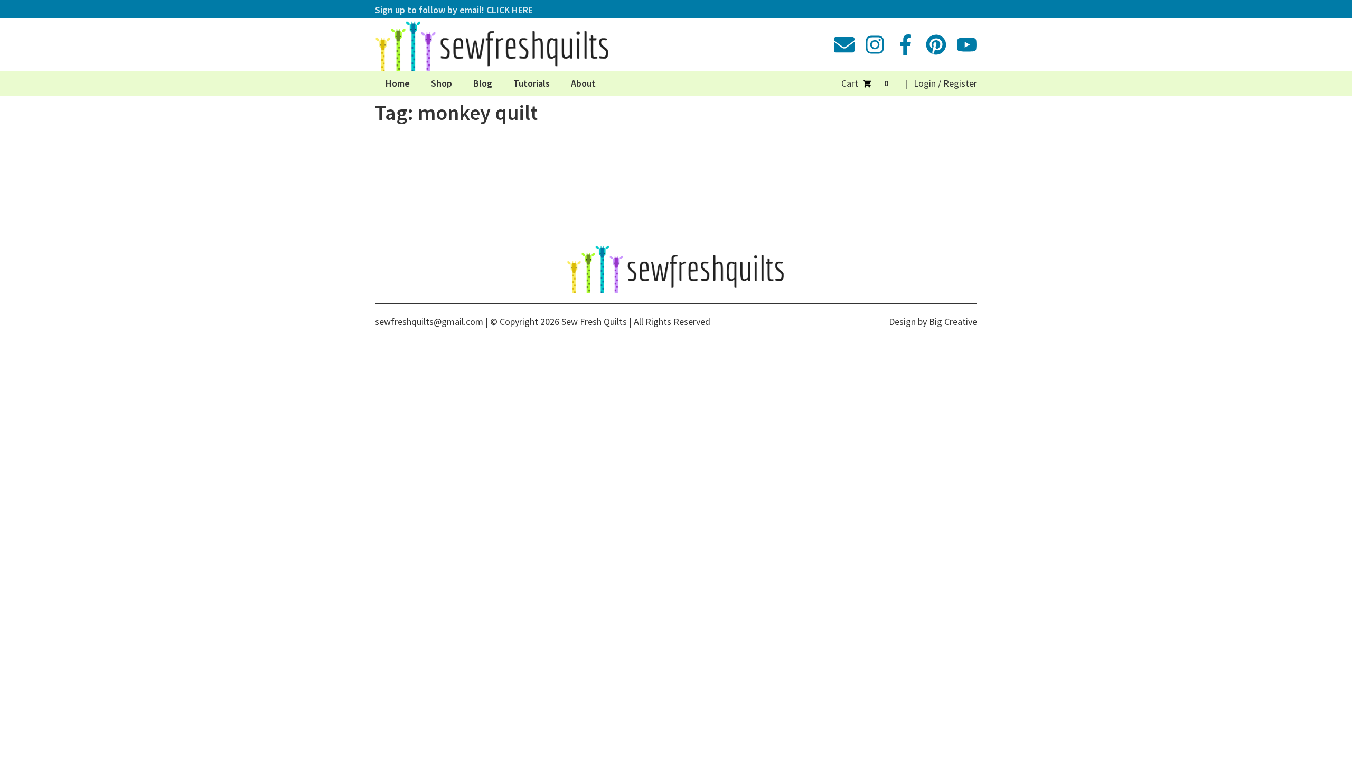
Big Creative (953, 321)
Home (398, 83)
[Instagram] (875, 44)
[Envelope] (844, 44)
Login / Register (945, 83)
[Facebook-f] (905, 44)
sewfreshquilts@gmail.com (429, 321)
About (583, 83)
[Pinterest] (936, 44)
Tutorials (531, 83)
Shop (441, 83)
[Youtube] (966, 44)
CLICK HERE (509, 10)
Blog (482, 83)
